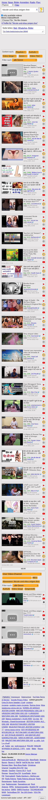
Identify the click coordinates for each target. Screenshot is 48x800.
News (10, 2)
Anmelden (24, 2)
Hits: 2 (26, 71)
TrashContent (28, 615)
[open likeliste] (43, 31)
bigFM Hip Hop (28, 762)
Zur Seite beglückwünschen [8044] (15, 31)
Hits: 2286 (27, 374)
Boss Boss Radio (20, 765)
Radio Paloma (10, 779)
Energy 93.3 (21, 771)
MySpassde (35, 237)
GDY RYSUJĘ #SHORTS (14, 735)
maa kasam (35, 336)
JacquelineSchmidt (30, 289)
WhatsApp (22, 28)
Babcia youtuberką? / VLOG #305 (19, 719)
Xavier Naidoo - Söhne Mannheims (34, 525)
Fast (25, 600)
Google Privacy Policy (19, 700)
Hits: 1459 (27, 524)
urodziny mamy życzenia (19, 705)
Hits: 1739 (27, 458)
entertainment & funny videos (34, 406)
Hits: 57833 (27, 105)
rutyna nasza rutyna (12, 730)
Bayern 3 (11, 762)
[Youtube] (43, 78)
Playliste (20, 52)
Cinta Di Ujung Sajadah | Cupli (13, 702)
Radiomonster (11, 784)
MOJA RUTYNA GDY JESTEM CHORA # (24, 727)
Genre (22, 56)
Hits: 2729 (27, 336)
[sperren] (43, 73)
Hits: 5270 (27, 306)
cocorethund (35, 204)
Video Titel (35, 56)
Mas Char (34, 392)
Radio (32, 2)
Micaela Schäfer (31, 324)
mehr (28, 749)
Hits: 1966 (27, 424)
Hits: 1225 (27, 541)
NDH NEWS (31, 106)
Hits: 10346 (27, 189)
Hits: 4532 (27, 323)
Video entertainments (32, 89)
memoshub (27, 634)
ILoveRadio (26, 773)
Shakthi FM (33, 787)
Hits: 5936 (27, 258)
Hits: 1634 (27, 474)
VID (25, 73)
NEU (35, 578)
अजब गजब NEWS (32, 123)
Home (4, 2)
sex (12, 746)
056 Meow (27, 665)
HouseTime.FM (15, 773)
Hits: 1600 (27, 491)
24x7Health (35, 374)
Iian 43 (26, 684)
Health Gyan (35, 273)
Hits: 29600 (27, 139)
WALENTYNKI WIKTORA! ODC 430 (19, 740)
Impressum (15, 697)
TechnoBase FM (13, 792)
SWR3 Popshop (23, 790)
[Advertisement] (23, 43)
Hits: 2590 (27, 357)
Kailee (7, 746)
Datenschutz (26, 697)
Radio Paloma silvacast (26, 779)
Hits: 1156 (27, 560)
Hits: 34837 (27, 122)
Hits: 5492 (27, 273)
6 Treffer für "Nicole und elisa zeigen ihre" (20, 23)
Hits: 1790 (27, 440)
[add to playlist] (43, 69)
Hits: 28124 (27, 156)
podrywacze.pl (20, 746)
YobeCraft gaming (32, 357)
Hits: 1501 (27, 508)
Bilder (16, 2)
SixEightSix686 (32, 308)
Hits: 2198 (27, 405)
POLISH (30, 746)
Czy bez (36, 719)
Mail (15, 28)
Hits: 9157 (27, 220)
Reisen (40, 749)
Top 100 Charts (27, 792)
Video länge (8, 56)
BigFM (18, 762)
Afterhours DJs (23, 760)
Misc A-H (34, 491)
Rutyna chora (35, 705)
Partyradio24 (10, 776)
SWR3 (13, 790)
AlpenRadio (34, 760)
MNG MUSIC (35, 474)
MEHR (23, 569)
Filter (17, 5)
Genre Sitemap (31, 754)
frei (3, 751)
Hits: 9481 (27, 204)
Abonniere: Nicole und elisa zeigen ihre (21, 581)
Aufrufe (32, 52)
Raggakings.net (24, 784)
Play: (38, 2)
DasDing (12, 771)
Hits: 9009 (27, 237)
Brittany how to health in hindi (34, 173)
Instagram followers (33, 156)
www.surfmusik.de (9, 760)
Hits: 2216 (27, 392)
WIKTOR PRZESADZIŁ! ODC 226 (29, 711)
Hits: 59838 (27, 88)
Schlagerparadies (21, 787)
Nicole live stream (32, 221)
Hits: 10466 (27, 172)
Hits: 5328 (27, 287)
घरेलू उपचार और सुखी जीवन (33, 190)
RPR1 (11, 787)
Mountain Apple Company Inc (34, 560)
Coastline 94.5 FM (16, 768)
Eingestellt (30, 589)
